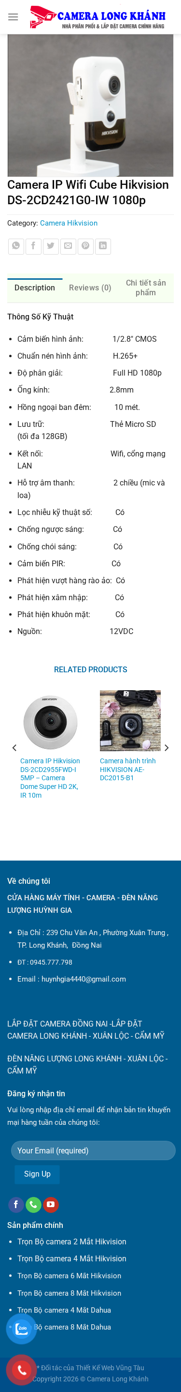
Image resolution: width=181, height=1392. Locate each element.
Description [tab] (35, 287)
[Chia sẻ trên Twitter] (51, 247)
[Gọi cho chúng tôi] (34, 1205)
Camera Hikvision (68, 223)
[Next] (166, 767)
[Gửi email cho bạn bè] (68, 247)
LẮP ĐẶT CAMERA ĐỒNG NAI (57, 1024)
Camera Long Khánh (118, 1379)
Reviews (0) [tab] (90, 287)
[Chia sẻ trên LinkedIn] (103, 247)
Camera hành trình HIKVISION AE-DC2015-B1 (128, 769)
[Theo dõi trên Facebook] (16, 1205)
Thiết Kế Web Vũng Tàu (110, 1368)
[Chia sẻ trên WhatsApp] (16, 247)
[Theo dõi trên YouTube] (51, 1205)
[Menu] (13, 17)
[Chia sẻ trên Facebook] (34, 247)
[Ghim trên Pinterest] (86, 247)
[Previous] (15, 767)
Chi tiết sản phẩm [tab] (146, 287)
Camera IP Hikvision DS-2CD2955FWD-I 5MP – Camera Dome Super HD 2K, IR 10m (50, 778)
